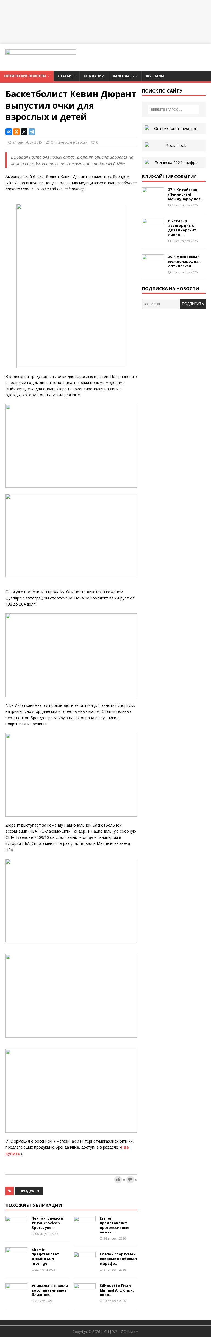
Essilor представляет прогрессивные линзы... (114, 1225)
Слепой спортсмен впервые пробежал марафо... (118, 1259)
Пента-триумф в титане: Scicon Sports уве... (47, 1223)
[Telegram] (32, 131)
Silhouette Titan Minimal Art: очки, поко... (117, 1290)
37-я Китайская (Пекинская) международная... (186, 194)
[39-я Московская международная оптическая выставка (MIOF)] (153, 267)
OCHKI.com (130, 1331)
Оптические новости (25, 76)
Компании (94, 76)
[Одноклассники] (16, 131)
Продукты (29, 1191)
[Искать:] (173, 109)
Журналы (155, 76)
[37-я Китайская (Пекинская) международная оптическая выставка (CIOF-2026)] (153, 200)
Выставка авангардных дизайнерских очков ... (182, 227)
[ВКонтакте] (8, 131)
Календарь (123, 76)
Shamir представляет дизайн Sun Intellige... (45, 1256)
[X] (24, 131)
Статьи (65, 76)
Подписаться (193, 305)
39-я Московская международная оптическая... (184, 261)
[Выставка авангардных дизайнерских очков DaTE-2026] (153, 231)
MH (106, 1331)
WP (114, 1331)
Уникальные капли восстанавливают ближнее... (50, 1290)
